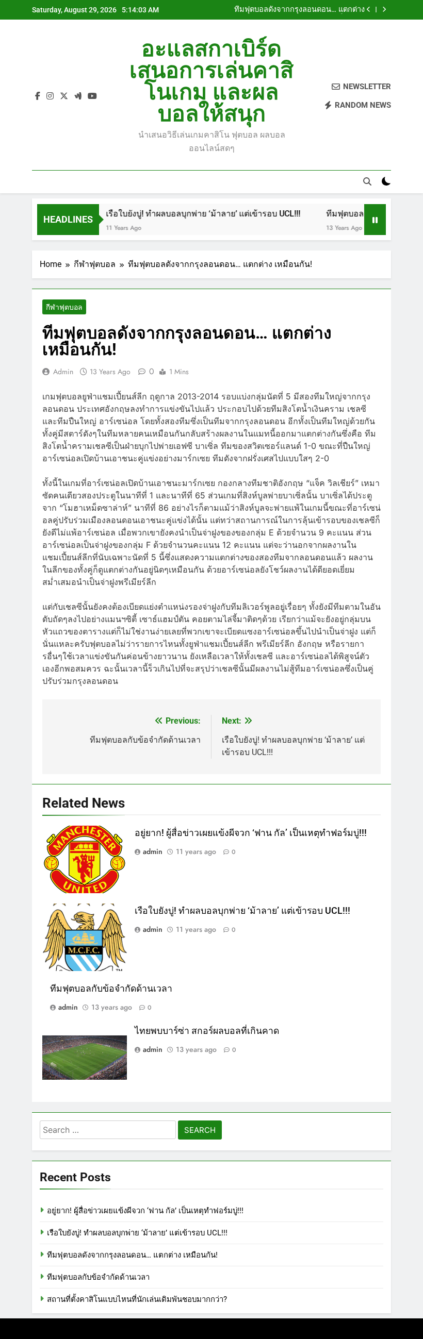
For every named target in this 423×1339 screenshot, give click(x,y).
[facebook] (37, 96)
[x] (64, 96)
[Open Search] (367, 181)
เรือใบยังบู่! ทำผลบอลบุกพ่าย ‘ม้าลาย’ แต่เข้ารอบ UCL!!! (188, 214)
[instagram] (50, 96)
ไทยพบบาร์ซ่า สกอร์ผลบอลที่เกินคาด (207, 1031)
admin (63, 371)
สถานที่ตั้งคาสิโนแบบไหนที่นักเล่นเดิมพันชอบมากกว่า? (137, 1299)
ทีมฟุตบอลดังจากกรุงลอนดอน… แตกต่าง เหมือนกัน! (132, 1255)
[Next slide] (384, 9)
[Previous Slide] (369, 9)
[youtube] (92, 96)
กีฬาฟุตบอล (64, 307)
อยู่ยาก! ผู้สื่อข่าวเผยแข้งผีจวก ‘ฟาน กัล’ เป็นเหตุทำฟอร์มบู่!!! (251, 833)
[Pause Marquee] (375, 219)
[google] (78, 96)
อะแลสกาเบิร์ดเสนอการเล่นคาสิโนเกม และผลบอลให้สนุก (211, 81)
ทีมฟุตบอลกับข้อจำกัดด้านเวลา (314, 10)
